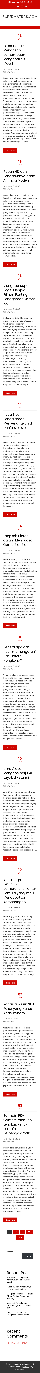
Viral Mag (27, 1367)
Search (10, 1251)
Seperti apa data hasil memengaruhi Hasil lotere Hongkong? (19, 654)
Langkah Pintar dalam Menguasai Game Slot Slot (18, 540)
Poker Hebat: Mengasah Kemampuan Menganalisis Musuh (14, 54)
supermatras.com (20, 16)
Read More (10, 150)
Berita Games (10, 72)
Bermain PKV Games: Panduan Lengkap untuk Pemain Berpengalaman (17, 1124)
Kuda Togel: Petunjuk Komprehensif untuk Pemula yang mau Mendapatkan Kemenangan (19, 890)
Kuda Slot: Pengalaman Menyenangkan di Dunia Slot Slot (18, 421)
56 (29, 1232)
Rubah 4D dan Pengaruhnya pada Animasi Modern (19, 176)
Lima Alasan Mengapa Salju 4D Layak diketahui (18, 773)
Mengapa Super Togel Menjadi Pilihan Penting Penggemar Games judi (19, 294)
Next (20, 1237)
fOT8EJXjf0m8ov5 (12, 69)
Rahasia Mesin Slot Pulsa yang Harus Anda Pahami (18, 1008)
